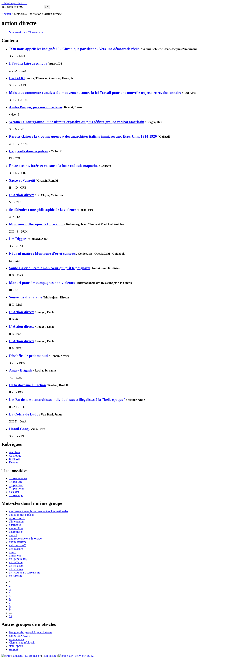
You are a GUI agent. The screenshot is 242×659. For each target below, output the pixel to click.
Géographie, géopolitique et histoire (30, 632)
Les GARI (17, 78)
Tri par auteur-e (18, 478)
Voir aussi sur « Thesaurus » (26, 32)
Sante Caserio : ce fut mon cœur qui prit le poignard (49, 268)
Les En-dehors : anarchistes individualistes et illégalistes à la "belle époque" (67, 400)
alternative (15, 524)
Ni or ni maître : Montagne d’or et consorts (42, 253)
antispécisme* (17, 545)
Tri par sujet (16, 495)
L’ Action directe (21, 195)
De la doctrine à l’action (27, 385)
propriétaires (16, 639)
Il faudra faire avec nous (28, 63)
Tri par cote (16, 485)
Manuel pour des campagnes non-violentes (42, 283)
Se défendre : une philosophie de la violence (42, 210)
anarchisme (15, 531)
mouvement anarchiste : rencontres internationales (38, 511)
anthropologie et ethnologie (25, 538)
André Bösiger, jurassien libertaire (35, 107)
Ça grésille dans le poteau (28, 151)
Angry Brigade (20, 370)
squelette (18, 655)
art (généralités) (18, 558)
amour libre (16, 528)
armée (12, 552)
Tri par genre (16, 488)
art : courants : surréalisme (24, 572)
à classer (14, 491)
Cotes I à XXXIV (19, 635)
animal (13, 535)
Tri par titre (15, 481)
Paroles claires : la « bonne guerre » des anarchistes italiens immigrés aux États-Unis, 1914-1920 (83, 136)
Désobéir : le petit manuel (28, 356)
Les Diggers (18, 239)
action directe (17, 518)
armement (15, 555)
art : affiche (15, 562)
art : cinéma (16, 569)
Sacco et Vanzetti (22, 180)
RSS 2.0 (89, 655)
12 (10, 616)
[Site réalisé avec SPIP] (6, 655)
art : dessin (15, 575)
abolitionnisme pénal (21, 514)
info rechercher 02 (12, 6)
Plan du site (49, 655)
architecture (16, 548)
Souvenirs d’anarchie (25, 297)
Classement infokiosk (22, 642)
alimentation (16, 521)
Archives (14, 452)
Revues (13, 462)
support (13, 649)
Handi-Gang (19, 429)
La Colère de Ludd (24, 414)
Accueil (6, 13)
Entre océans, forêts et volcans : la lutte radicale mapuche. (53, 166)
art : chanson (16, 565)
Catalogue (15, 455)
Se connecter (32, 655)
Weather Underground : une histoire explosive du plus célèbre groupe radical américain (76, 122)
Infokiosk (14, 459)
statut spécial (16, 645)
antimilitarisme (17, 541)
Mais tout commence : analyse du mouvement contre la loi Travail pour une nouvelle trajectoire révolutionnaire (95, 93)
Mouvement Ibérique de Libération (36, 224)
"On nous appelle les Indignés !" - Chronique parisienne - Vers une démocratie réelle (74, 49)
